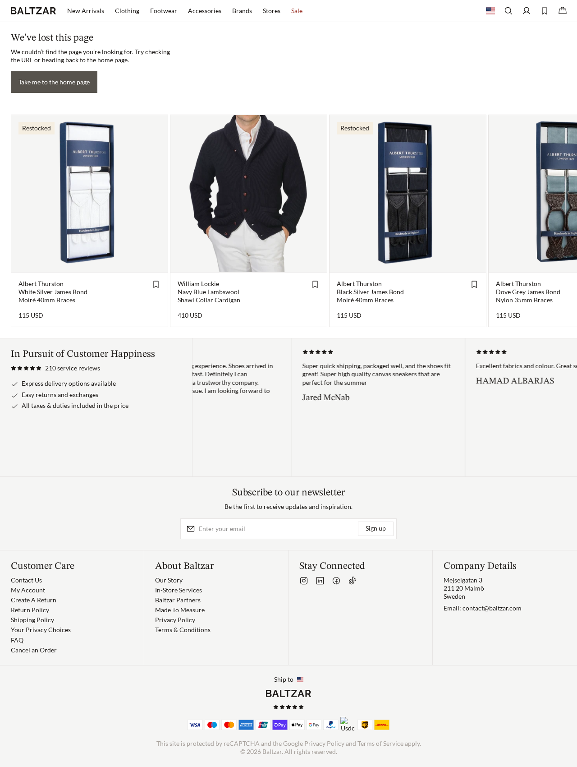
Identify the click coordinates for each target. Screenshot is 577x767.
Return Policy (30, 610)
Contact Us (26, 580)
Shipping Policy (32, 620)
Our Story (169, 580)
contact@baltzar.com (492, 608)
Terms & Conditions (183, 629)
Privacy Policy (175, 620)
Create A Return (33, 600)
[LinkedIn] (320, 580)
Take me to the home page (54, 82)
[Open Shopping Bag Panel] (562, 11)
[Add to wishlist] (155, 284)
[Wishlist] (544, 11)
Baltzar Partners (178, 600)
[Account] (526, 11)
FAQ (17, 640)
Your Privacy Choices (41, 629)
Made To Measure (180, 610)
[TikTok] (352, 580)
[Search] (508, 11)
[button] (55, 368)
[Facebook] (336, 580)
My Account (28, 590)
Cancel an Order (34, 650)
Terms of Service (380, 743)
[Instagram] (303, 580)
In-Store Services (178, 590)
